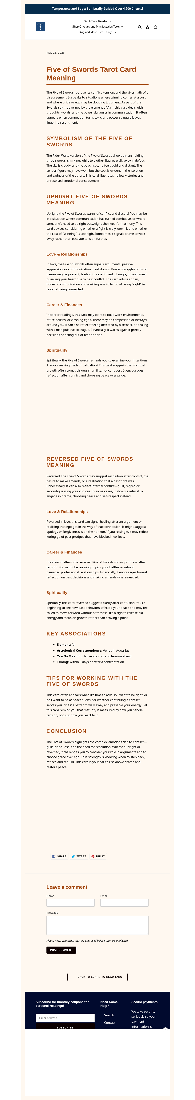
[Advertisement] (97, 1062)
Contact (109, 1022)
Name (50, 896)
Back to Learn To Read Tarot (100, 976)
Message (52, 912)
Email (104, 896)
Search (109, 1015)
